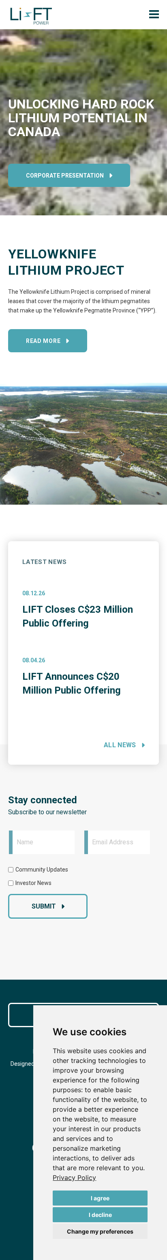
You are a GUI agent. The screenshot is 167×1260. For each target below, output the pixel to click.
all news (120, 745)
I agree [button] (100, 1198)
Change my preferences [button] (100, 1231)
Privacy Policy (74, 1177)
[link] (74, 1177)
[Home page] (31, 16)
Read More (43, 341)
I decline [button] (100, 1214)
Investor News (33, 883)
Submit (44, 906)
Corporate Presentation (65, 175)
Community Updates (41, 869)
